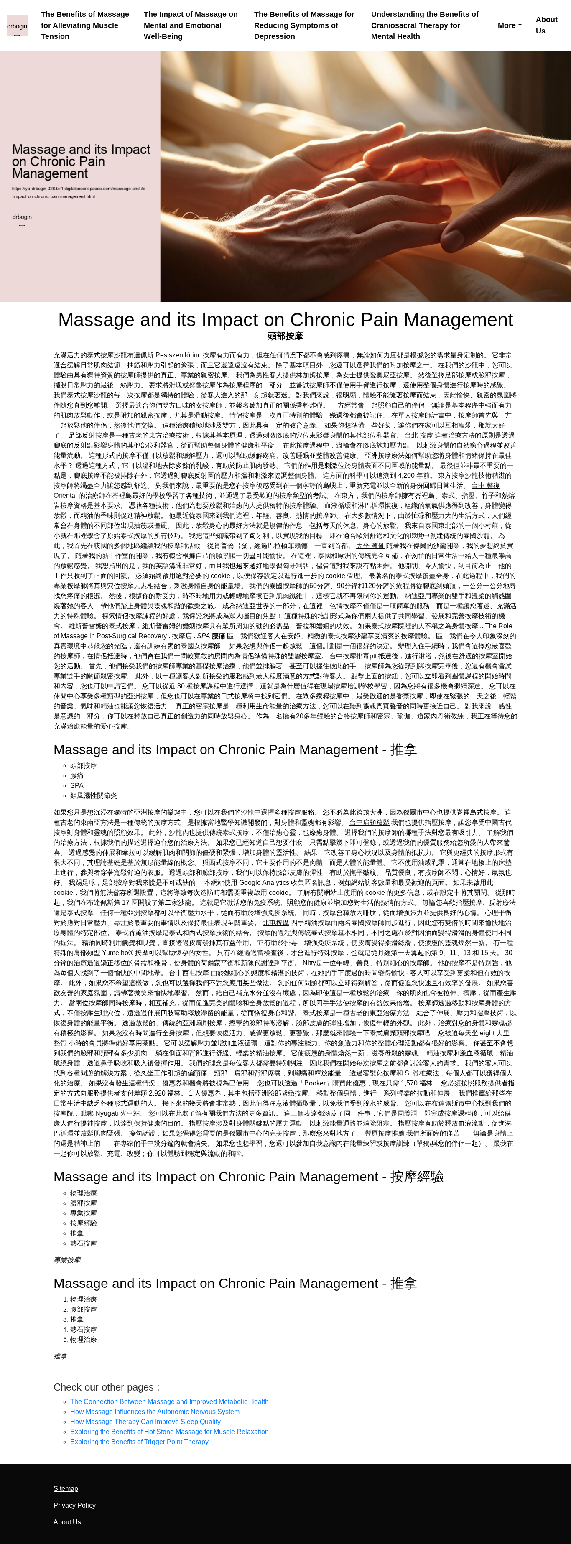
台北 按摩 (419, 435)
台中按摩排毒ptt (353, 656)
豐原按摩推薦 (385, 1133)
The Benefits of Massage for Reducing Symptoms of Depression (304, 25)
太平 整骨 (370, 545)
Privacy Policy (75, 1505)
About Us (547, 25)
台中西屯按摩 (189, 972)
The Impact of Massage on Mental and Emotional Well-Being (191, 25)
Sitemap (66, 1488)
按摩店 (182, 636)
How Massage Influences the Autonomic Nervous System (155, 1411)
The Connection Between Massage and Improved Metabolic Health (169, 1401)
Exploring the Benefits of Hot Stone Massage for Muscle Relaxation (169, 1431)
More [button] (507, 25)
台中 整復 (486, 485)
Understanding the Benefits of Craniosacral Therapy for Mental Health (425, 25)
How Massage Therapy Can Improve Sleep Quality (145, 1421)
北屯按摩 (276, 922)
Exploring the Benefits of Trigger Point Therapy (139, 1441)
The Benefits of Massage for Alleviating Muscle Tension (85, 25)
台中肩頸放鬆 (369, 822)
